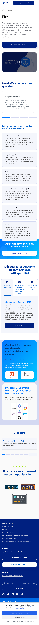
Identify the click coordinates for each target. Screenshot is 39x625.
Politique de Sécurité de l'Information (15, 542)
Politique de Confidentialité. (12, 576)
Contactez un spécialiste (23, 3)
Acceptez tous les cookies (19, 613)
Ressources (6, 523)
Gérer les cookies (19, 617)
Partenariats (6, 533)
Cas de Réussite (8, 526)
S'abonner (19, 588)
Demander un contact (19, 558)
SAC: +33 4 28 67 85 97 (13, 552)
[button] (6, 117)
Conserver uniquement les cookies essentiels (19, 622)
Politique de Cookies (9, 539)
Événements (6, 529)
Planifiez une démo (18, 45)
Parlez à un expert (18, 253)
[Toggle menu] (36, 3)
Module (9, 10)
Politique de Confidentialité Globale (15, 536)
